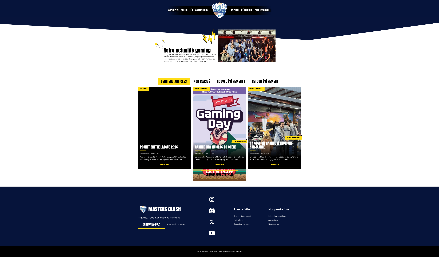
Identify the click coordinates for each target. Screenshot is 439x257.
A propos (173, 10)
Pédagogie (246, 10)
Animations (201, 10)
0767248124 (178, 224)
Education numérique (243, 224)
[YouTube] (212, 233)
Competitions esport (242, 216)
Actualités (187, 10)
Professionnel (263, 10)
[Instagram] (212, 199)
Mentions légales (236, 251)
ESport (235, 10)
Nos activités (273, 224)
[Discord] (212, 211)
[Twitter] (212, 222)
